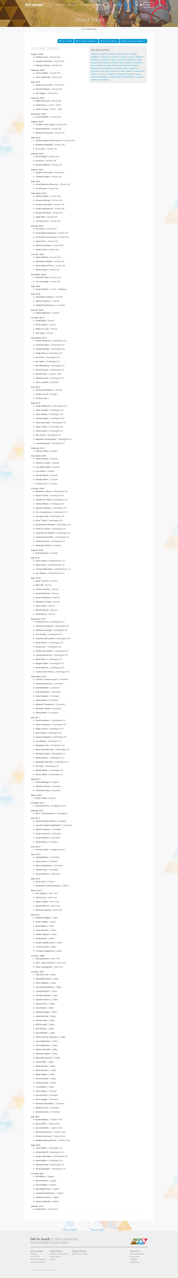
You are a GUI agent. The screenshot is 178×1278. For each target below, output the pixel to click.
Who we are (72, 5)
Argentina (95, 54)
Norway (134, 65)
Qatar (124, 68)
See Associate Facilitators (134, 41)
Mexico (94, 65)
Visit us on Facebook (37, 1259)
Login (148, 5)
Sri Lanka (121, 71)
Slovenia (94, 71)
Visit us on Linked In (37, 1262)
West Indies (104, 80)
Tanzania (102, 74)
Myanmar (102, 65)
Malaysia (129, 62)
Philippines (109, 68)
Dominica (95, 59)
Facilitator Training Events (58, 1254)
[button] (137, 5)
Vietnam (94, 80)
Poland (118, 68)
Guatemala (131, 59)
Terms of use (135, 1251)
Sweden (129, 71)
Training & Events (55, 1251)
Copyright (133, 1259)
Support (52, 1259)
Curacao (123, 57)
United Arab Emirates (99, 77)
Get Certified (66, 41)
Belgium (112, 54)
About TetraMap (36, 1251)
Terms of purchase (137, 1254)
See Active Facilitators (87, 41)
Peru (101, 68)
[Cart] (141, 7)
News (108, 5)
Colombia (105, 57)
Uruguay (139, 77)
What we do (60, 5)
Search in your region (80, 1254)
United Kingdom (115, 77)
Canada (133, 54)
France (113, 59)
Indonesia (106, 62)
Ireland (115, 62)
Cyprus (131, 57)
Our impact (84, 5)
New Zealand (124, 65)
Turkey (137, 74)
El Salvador (104, 59)
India (99, 62)
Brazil (119, 54)
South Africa (105, 71)
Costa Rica (114, 57)
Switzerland (139, 71)
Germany (121, 59)
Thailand (111, 74)
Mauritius (138, 62)
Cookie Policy (135, 1262)
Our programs (97, 5)
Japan (121, 62)
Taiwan (94, 74)
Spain (113, 71)
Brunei (126, 54)
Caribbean (95, 57)
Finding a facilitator (79, 1251)
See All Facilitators (110, 41)
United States (129, 77)
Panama (94, 68)
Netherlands (113, 65)
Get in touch (118, 5)
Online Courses (55, 1257)
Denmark (139, 57)
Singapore (133, 68)
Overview (33, 1254)
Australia (104, 54)
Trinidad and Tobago (124, 74)
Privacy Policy (135, 1257)
